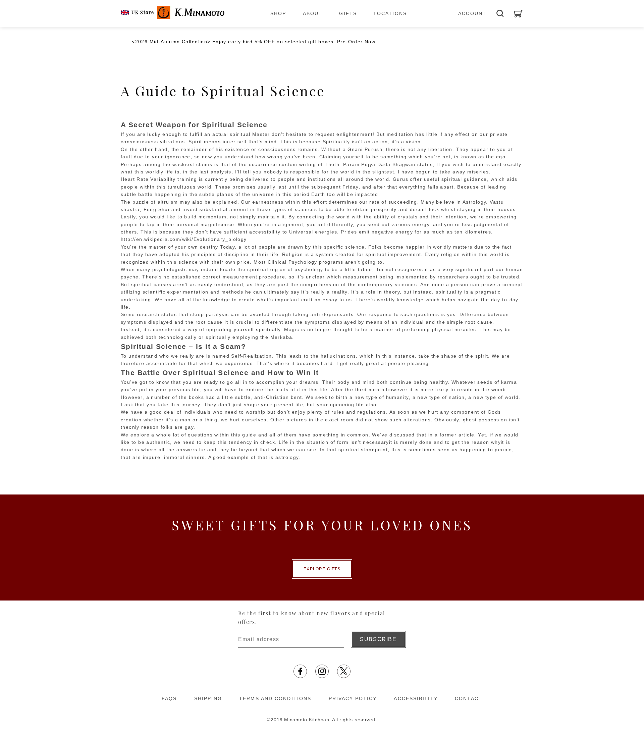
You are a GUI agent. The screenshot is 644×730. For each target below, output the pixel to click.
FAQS (169, 698)
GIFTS (348, 13)
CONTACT (468, 698)
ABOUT (313, 13)
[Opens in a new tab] (300, 671)
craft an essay (319, 299)
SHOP (278, 13)
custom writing (297, 164)
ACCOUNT (472, 13)
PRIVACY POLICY (353, 698)
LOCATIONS (390, 13)
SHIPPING (208, 698)
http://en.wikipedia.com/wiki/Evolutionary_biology (184, 239)
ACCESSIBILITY (415, 698)
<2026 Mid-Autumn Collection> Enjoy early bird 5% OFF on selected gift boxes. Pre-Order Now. (254, 41)
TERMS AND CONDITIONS (275, 698)
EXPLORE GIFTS (322, 569)
